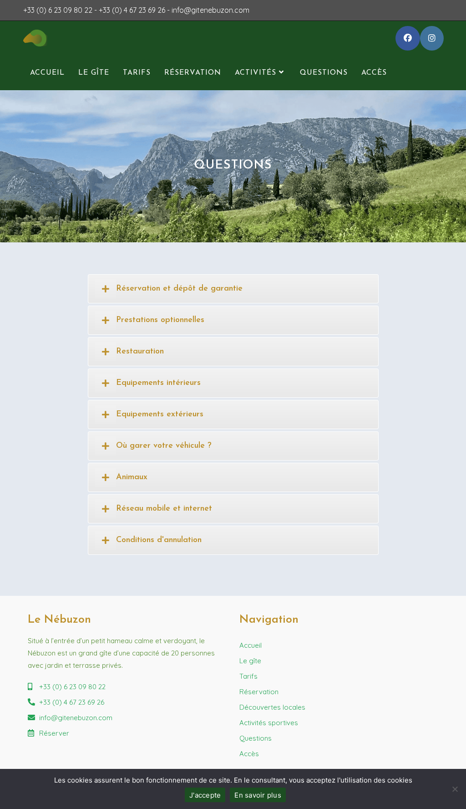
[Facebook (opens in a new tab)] (407, 38)
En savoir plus (257, 795)
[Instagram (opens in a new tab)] (432, 38)
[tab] (233, 289)
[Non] (454, 789)
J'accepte (205, 795)
